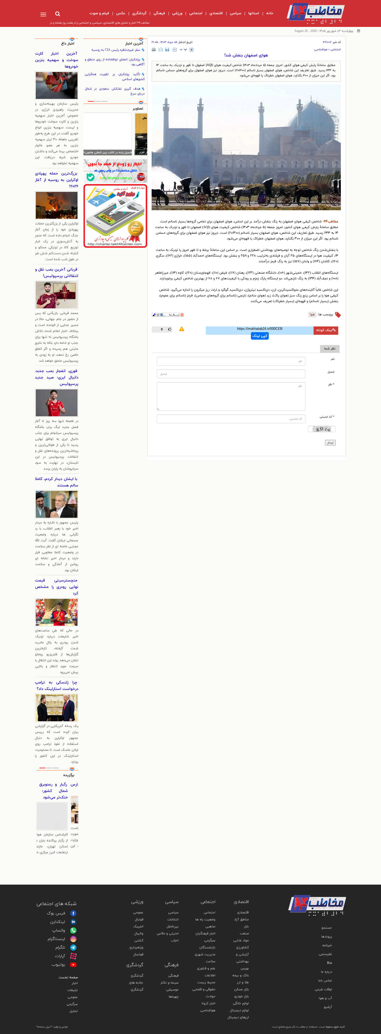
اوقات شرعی (323, 989)
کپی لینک (259, 336)
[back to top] (329, 887)
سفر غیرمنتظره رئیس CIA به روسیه (115, 50)
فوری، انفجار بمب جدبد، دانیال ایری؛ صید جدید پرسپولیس (56, 377)
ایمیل (331, 372)
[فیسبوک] (73, 913)
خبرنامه (327, 945)
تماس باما (325, 980)
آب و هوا (325, 998)
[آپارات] (73, 956)
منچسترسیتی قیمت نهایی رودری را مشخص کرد (56, 587)
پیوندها (326, 936)
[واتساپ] (73, 930)
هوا (312, 314)
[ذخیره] (167, 49)
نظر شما (329, 348)
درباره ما (326, 972)
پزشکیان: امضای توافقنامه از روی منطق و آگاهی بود (115, 62)
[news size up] (191, 50)
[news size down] (175, 50)
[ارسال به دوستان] (161, 49)
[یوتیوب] (73, 965)
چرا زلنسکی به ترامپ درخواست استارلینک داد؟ (56, 686)
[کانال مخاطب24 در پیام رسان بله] (115, 171)
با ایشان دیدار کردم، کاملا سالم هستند (56, 482)
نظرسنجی (325, 954)
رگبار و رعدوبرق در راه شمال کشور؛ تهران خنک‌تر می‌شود (57, 791)
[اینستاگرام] (73, 939)
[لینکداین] (73, 922)
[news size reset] (183, 50)
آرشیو (328, 1007)
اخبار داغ (67, 43)
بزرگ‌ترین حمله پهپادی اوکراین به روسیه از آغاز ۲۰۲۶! (56, 180)
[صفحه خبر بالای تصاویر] (115, 216)
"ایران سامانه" (44, 1027)
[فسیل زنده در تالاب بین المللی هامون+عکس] (115, 134)
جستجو (326, 928)
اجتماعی (335, 49)
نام (332, 359)
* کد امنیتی (327, 417)
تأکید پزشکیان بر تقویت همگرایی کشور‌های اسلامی (115, 76)
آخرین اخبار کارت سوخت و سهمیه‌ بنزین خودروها (56, 60)
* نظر (331, 385)
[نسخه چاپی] (154, 49)
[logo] (311, 13)
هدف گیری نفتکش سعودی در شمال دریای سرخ (115, 91)
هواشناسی (320, 49)
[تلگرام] (73, 947)
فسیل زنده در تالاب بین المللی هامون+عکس (119, 152)
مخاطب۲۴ (331, 221)
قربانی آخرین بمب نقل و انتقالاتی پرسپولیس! (56, 273)
